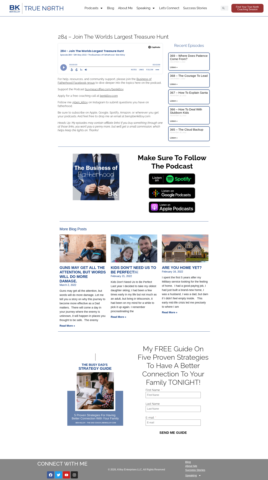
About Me (125, 8)
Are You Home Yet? (182, 268)
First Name (153, 390)
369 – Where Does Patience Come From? (189, 57)
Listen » (174, 67)
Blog (110, 8)
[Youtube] (66, 474)
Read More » (67, 325)
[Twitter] (58, 474)
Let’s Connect (169, 8)
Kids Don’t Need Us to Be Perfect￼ (133, 270)
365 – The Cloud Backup (186, 129)
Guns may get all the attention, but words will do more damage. (83, 274)
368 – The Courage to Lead (189, 75)
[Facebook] (50, 474)
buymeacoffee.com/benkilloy (104, 89)
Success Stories (195, 8)
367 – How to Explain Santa (189, 92)
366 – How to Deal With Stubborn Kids (186, 111)
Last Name (153, 403)
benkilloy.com (109, 95)
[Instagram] (74, 474)
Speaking (143, 8)
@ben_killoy (80, 102)
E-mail (150, 417)
